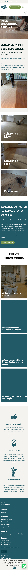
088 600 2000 (6, 545)
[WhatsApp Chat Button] (24, 566)
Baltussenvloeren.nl (12, 1)
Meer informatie (8, 243)
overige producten (5, 527)
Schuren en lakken (5, 504)
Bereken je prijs (15, 7)
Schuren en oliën (5, 507)
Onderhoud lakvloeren (6, 519)
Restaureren (4, 509)
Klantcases (3, 512)
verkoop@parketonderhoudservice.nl (10, 547)
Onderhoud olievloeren (6, 522)
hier (22, 534)
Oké (14, 567)
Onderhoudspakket (5, 524)
